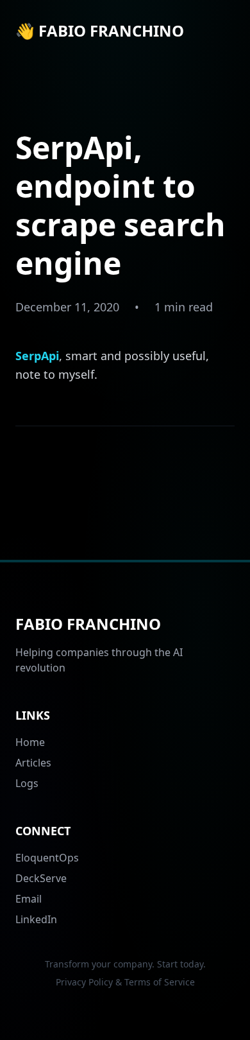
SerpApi (37, 355)
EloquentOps (47, 858)
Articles (33, 763)
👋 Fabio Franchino (99, 31)
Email (28, 899)
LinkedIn (36, 919)
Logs (26, 783)
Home (30, 742)
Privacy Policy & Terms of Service (125, 982)
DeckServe (41, 878)
